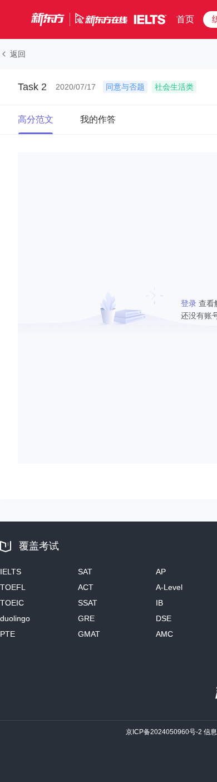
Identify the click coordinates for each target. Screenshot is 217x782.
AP (161, 571)
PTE (7, 633)
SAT (85, 571)
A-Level (169, 587)
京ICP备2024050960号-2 (164, 732)
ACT (85, 587)
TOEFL (13, 587)
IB (159, 602)
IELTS (10, 571)
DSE (163, 618)
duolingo (15, 618)
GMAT (89, 633)
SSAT (87, 602)
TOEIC (12, 602)
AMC (164, 633)
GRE (86, 618)
